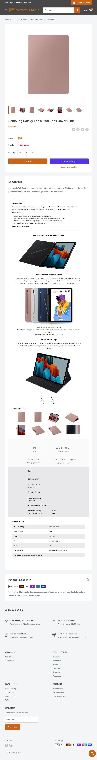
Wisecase (57, 660)
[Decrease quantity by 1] (20, 152)
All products (15, 19)
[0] (90, 10)
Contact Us (9, 692)
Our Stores (9, 660)
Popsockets (57, 676)
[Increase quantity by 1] (32, 152)
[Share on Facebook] (73, 129)
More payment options (69, 167)
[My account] (85, 10)
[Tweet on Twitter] (82, 129)
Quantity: (12, 152)
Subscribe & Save (83, 2)
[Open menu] (6, 10)
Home (7, 19)
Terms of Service (60, 696)
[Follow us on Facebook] (6, 745)
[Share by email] (87, 129)
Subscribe (12, 727)
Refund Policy (58, 692)
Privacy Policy (58, 688)
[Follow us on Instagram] (11, 745)
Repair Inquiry (10, 688)
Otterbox (56, 672)
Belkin (55, 664)
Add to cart (28, 161)
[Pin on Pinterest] (78, 129)
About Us (8, 657)
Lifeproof (56, 668)
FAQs (7, 700)
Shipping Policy (11, 696)
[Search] (77, 10)
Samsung (12, 127)
